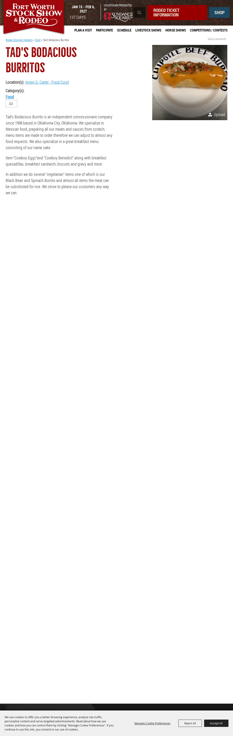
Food (38, 40)
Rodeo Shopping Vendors (19, 40)
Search (139, 12)
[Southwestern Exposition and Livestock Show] (33, 17)
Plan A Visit (83, 30)
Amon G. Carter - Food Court (47, 82)
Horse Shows (175, 30)
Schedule (124, 30)
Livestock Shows (148, 30)
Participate (104, 30)
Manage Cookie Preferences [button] (152, 723)
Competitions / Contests (209, 30)
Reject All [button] (190, 723)
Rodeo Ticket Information (166, 12)
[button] (189, 82)
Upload (219, 114)
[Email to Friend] (11, 103)
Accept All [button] (216, 723)
